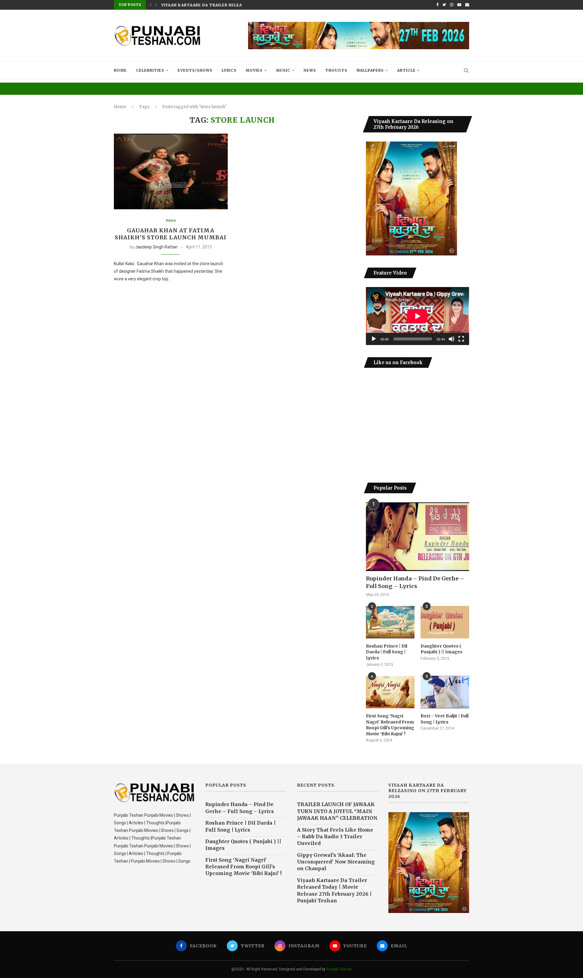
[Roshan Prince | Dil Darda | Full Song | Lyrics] (390, 622)
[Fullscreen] (461, 339)
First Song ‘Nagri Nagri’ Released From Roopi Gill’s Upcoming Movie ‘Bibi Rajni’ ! (390, 725)
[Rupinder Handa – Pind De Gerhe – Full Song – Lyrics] (417, 536)
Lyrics (229, 70)
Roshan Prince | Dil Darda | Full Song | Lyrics (386, 652)
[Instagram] (451, 5)
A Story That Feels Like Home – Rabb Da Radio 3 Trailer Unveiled (335, 836)
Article (406, 70)
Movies (254, 70)
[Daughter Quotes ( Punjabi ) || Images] (445, 622)
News (310, 70)
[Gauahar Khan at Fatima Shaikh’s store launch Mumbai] (171, 172)
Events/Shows (195, 70)
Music (283, 70)
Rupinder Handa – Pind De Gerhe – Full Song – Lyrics (415, 582)
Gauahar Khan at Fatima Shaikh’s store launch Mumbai (171, 234)
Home (120, 70)
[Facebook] (437, 5)
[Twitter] (444, 5)
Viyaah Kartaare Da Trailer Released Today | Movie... (225, 5)
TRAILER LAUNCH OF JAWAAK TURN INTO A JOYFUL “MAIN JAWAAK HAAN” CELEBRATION (337, 811)
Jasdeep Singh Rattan (156, 246)
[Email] (467, 5)
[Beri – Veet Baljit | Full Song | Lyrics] (445, 692)
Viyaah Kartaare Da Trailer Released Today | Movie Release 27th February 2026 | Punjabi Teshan (334, 890)
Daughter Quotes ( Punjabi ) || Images (441, 649)
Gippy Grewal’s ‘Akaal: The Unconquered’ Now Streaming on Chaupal (336, 862)
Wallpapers (370, 70)
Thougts (336, 70)
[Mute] (451, 339)
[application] (417, 316)
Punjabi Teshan (339, 969)
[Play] (374, 339)
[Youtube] (459, 5)
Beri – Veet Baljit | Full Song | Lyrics (445, 719)
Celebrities (150, 70)
